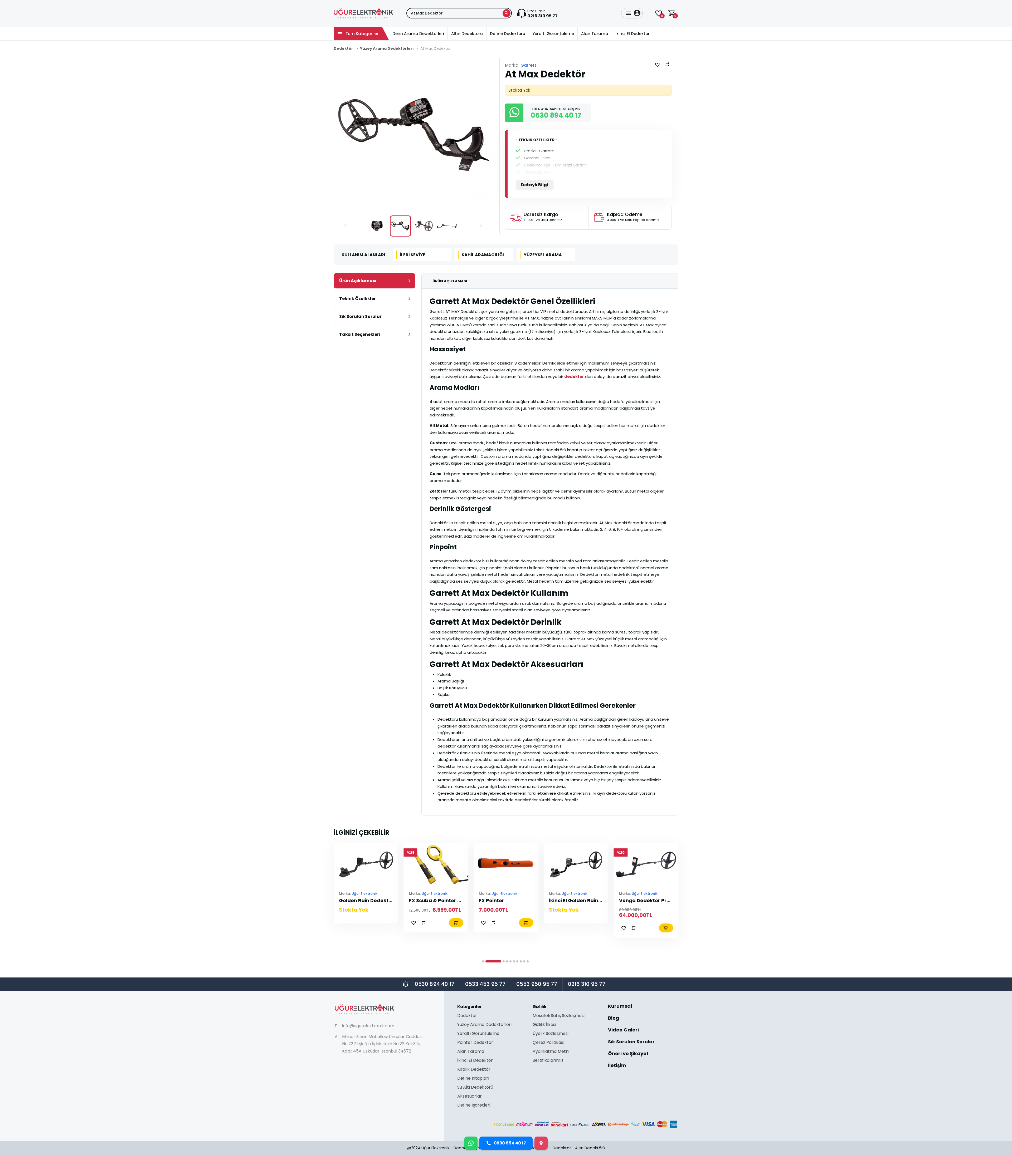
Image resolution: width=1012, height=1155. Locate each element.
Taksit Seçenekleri (359, 334)
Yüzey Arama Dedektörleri (386, 48)
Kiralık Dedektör (473, 1069)
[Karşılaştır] (667, 64)
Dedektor (562, 1148)
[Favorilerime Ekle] (657, 64)
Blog (613, 1018)
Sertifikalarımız (548, 1060)
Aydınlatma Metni (551, 1051)
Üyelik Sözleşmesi (550, 1033)
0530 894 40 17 (434, 984)
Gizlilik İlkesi (544, 1025)
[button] (345, 226)
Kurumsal (620, 1006)
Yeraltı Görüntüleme (478, 1033)
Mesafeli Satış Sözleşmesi (559, 1016)
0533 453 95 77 (485, 984)
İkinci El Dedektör (475, 1060)
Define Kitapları (473, 1078)
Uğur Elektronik (364, 893)
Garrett (528, 65)
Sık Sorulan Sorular (360, 316)
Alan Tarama (470, 1051)
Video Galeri (623, 1030)
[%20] (576, 864)
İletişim (617, 1065)
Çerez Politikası (548, 1042)
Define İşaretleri (473, 1105)
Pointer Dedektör (475, 1042)
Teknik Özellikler (357, 299)
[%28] (366, 864)
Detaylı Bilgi (534, 185)
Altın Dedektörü (590, 1148)
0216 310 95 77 (586, 984)
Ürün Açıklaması (357, 281)
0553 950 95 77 (536, 984)
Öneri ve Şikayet (628, 1054)
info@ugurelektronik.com (368, 1026)
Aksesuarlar (469, 1096)
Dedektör (343, 48)
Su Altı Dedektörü (475, 1087)
